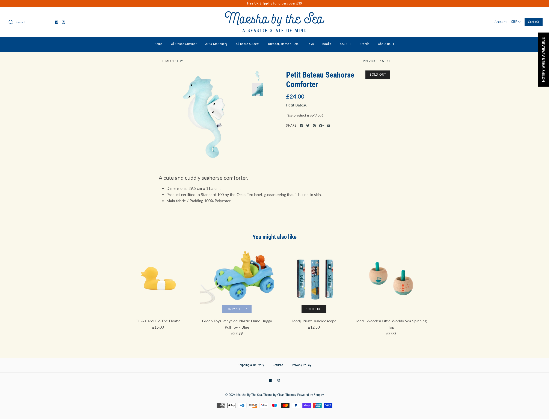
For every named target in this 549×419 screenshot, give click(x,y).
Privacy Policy (301, 365)
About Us (386, 44)
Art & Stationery (216, 44)
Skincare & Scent (247, 44)
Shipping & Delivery (251, 365)
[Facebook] (56, 22)
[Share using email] (328, 125)
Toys (310, 44)
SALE (345, 44)
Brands (365, 44)
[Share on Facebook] (301, 125)
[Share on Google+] (321, 125)
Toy (180, 61)
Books (326, 44)
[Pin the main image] (314, 125)
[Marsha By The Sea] (275, 14)
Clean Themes (286, 395)
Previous (371, 61)
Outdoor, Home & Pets (283, 44)
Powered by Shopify (310, 395)
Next (386, 61)
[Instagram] (63, 22)
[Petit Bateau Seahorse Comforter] (204, 116)
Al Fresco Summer (184, 44)
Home (158, 44)
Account (501, 22)
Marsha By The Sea (249, 395)
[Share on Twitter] (307, 125)
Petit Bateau (296, 105)
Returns (278, 365)
